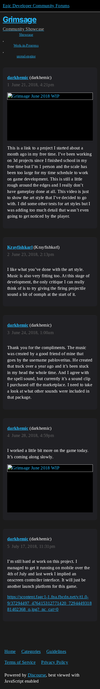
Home (10, 651)
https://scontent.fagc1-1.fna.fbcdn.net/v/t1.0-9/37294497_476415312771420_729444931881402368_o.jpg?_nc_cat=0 (49, 603)
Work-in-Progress (26, 45)
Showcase (26, 35)
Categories (31, 651)
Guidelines (56, 651)
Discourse (37, 675)
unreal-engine (26, 56)
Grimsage (19, 19)
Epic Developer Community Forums (36, 5)
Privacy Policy (54, 662)
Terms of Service (20, 662)
